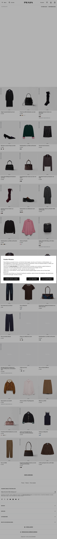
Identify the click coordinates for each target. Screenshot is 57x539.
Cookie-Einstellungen (11, 279)
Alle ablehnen (33, 279)
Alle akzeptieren (47, 279)
